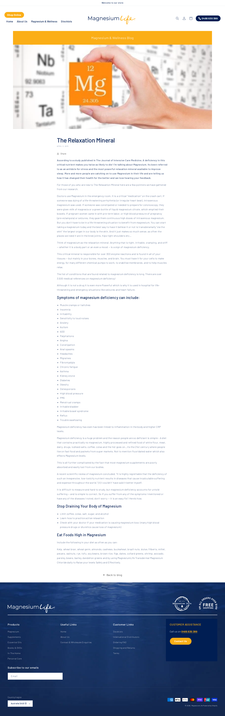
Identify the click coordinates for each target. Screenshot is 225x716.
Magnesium (13, 631)
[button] (177, 18)
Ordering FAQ (119, 642)
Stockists (118, 631)
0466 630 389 (189, 631)
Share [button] (63, 153)
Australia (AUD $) (19, 703)
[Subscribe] (59, 676)
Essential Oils (15, 642)
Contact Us (180, 641)
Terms (116, 653)
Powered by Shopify (210, 705)
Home (63, 631)
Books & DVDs (15, 648)
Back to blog (114, 575)
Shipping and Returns (124, 648)
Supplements (14, 637)
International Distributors (126, 637)
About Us (65, 637)
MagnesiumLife (197, 705)
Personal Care (15, 658)
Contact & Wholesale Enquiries (76, 642)
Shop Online (14, 14)
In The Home (14, 653)
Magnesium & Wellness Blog (112, 38)
